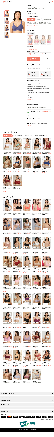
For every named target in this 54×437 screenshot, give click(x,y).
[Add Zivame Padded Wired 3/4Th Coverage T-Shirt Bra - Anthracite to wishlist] (30, 238)
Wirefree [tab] (38, 19)
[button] (1, 2)
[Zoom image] (17, 21)
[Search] (47, 2)
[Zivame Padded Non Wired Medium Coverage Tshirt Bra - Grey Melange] (36, 224)
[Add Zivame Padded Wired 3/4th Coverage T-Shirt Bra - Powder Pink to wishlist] (20, 276)
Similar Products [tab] (8, 135)
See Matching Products (33, 26)
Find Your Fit (46, 54)
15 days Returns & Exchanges (46, 74)
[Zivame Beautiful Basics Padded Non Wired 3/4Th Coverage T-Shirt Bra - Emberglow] (27, 205)
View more (30, 99)
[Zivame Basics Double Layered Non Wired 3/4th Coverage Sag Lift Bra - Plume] (17, 144)
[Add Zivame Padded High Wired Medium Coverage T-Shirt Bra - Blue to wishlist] (10, 220)
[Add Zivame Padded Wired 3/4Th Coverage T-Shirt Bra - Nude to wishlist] (50, 220)
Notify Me (34, 59)
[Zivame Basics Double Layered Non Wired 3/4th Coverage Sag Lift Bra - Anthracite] (36, 144)
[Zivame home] (7, 2)
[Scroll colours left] (28, 40)
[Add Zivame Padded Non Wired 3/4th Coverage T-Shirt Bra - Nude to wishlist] (20, 238)
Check (48, 68)
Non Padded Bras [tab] (18, 135)
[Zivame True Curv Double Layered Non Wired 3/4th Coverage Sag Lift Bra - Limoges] (46, 162)
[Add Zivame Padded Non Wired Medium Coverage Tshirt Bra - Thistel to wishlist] (20, 370)
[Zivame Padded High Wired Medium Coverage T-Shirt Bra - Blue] (7, 224)
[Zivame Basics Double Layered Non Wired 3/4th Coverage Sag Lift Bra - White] (7, 144)
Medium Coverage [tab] (47, 19)
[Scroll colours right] (49, 40)
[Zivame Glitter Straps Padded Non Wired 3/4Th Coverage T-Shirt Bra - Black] (7, 205)
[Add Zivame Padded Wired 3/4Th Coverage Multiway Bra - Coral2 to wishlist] (40, 276)
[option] (6, 13)
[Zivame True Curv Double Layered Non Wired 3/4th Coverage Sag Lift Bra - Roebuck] (7, 162)
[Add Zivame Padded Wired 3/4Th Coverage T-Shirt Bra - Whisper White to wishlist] (40, 238)
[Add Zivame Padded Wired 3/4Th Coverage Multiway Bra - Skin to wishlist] (10, 257)
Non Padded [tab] (31, 19)
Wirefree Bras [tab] (28, 135)
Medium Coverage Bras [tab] (40, 135)
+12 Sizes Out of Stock (32, 49)
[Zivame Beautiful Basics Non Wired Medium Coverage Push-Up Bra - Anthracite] (46, 205)
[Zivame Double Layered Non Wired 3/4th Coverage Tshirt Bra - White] (27, 224)
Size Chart (34, 54)
